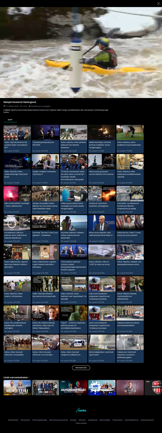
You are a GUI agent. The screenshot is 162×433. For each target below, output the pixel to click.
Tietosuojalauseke (39, 420)
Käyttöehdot (13, 420)
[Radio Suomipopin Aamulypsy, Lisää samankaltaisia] (101, 388)
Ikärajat (73, 420)
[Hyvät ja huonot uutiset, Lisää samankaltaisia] (45, 388)
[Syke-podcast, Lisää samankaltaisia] (130, 388)
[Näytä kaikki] (81, 387)
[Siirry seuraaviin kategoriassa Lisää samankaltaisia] (158, 388)
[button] (81, 52)
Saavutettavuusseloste (58, 420)
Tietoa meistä (81, 423)
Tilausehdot (25, 420)
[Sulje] (158, 3)
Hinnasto (82, 420)
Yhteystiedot (117, 420)
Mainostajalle (104, 420)
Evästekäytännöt (131, 420)
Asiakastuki (92, 420)
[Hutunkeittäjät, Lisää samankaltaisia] (73, 388)
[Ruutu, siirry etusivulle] (81, 410)
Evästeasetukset (147, 420)
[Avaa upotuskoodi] (158, 9)
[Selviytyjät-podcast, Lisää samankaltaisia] (17, 388)
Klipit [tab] (10, 120)
